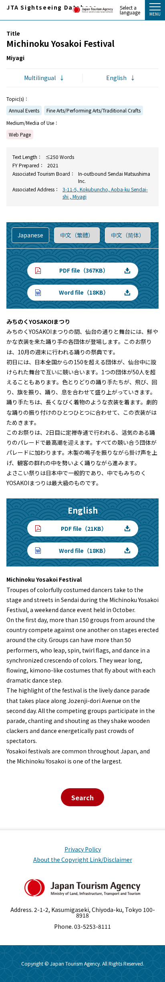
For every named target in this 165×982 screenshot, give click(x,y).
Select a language (130, 10)
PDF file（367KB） (84, 270)
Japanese (30, 235)
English (116, 78)
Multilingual (40, 78)
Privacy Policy (82, 849)
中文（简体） (128, 235)
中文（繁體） (77, 235)
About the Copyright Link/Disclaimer (82, 859)
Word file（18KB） (84, 292)
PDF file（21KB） (84, 528)
